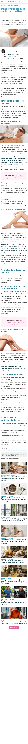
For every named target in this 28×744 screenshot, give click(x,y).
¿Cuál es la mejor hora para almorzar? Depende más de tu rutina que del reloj (14, 623)
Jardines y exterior (6, 517)
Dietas (2, 620)
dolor (17, 195)
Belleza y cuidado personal (12, 5)
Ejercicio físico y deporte (7, 599)
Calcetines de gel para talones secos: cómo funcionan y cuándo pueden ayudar (13, 478)
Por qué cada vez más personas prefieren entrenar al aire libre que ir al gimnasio (14, 602)
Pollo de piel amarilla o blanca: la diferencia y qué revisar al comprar (12, 561)
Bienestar (3, 5)
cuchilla (22, 246)
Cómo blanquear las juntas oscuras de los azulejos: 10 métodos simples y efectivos (14, 541)
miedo (8, 113)
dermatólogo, (18, 409)
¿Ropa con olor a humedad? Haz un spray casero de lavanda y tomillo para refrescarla (14, 499)
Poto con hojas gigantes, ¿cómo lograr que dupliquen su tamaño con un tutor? (14, 520)
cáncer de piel (15, 147)
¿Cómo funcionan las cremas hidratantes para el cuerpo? (14, 322)
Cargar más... (14, 627)
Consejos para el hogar (7, 496)
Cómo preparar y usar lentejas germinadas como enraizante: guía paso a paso (12, 581)
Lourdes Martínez (16, 51)
